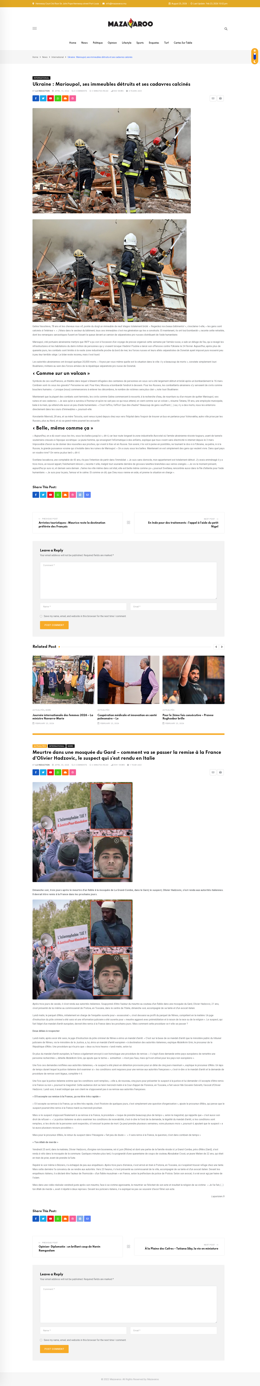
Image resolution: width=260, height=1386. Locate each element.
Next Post (209, 519)
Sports (140, 43)
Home (72, 43)
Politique (98, 43)
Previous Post (50, 519)
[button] (216, 647)
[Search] (226, 29)
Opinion (112, 43)
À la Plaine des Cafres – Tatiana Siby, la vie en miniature (181, 1248)
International (58, 57)
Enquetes (154, 43)
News (84, 43)
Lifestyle (126, 43)
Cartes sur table (183, 43)
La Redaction (42, 91)
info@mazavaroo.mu (116, 3)
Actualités (38, 710)
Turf (166, 43)
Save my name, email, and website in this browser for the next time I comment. (85, 616)
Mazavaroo (153, 1379)
